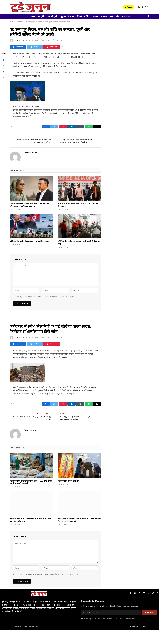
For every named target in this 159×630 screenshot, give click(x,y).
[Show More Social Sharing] (62, 47)
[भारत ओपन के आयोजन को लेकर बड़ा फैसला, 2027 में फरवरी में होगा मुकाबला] (79, 188)
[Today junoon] (30, 7)
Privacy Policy (123, 619)
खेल (117, 16)
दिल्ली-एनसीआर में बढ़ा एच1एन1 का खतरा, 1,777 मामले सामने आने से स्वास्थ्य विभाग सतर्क (31, 482)
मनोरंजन (126, 16)
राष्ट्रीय (41, 16)
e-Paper (128, 7)
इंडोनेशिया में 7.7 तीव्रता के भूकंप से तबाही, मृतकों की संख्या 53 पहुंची (79, 242)
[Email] (3, 83)
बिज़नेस (104, 16)
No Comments (46, 40)
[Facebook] (3, 59)
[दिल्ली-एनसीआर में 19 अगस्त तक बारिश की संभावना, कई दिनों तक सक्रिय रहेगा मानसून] (31, 503)
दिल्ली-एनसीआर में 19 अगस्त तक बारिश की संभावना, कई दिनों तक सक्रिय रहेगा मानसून (30, 519)
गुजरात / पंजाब (67, 16)
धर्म (111, 16)
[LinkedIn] (3, 71)
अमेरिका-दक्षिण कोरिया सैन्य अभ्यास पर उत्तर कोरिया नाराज (29, 241)
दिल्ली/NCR (83, 16)
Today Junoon (21, 40)
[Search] (139, 7)
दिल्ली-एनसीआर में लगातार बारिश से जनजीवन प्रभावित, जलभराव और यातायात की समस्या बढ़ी (79, 519)
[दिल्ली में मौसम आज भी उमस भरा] (79, 465)
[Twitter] (3, 65)
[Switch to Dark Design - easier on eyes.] (148, 16)
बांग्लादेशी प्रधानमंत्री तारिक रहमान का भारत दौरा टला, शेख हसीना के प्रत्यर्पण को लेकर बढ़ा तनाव (29, 204)
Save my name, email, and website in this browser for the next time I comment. (47, 297)
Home (31, 16)
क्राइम (95, 16)
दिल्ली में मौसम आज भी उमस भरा (68, 481)
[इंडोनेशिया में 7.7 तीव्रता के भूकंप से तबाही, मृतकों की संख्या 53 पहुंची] (79, 226)
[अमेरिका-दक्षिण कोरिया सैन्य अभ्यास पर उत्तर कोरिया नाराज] (31, 226)
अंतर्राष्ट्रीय (53, 16)
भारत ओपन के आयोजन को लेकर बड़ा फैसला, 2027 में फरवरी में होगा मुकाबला (79, 204)
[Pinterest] (3, 77)
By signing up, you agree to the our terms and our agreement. (109, 619)
